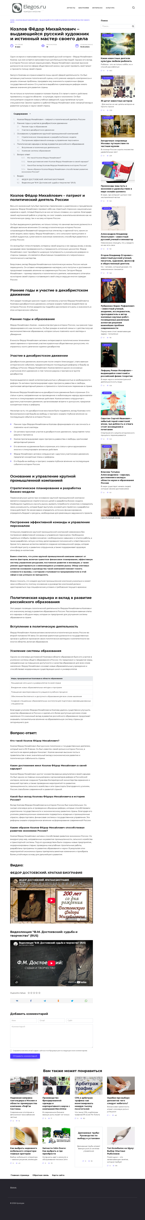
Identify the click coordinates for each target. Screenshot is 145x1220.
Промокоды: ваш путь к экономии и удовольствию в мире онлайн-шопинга (116, 189)
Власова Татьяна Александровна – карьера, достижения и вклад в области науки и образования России (117, 477)
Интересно (97, 8)
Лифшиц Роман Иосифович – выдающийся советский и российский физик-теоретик (117, 373)
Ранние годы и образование (34, 127)
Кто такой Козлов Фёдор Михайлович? (44, 158)
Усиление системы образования (36, 151)
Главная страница (20, 1175)
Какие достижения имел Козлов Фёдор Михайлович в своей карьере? (58, 162)
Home (12, 20)
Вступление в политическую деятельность (40, 147)
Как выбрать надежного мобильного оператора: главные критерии (23, 1151)
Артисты (71, 8)
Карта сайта (58, 1175)
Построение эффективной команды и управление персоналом (50, 140)
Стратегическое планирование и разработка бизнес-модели (49, 137)
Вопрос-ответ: (23, 154)
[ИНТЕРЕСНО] (118, 54)
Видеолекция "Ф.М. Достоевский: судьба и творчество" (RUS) (49, 183)
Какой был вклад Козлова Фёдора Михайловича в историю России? (57, 165)
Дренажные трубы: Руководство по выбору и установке (88, 1136)
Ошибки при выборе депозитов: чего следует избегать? (118, 1100)
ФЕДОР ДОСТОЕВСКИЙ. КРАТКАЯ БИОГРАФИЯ (43, 179)
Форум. (13, 1187)
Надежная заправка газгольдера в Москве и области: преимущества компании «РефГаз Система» (23, 1103)
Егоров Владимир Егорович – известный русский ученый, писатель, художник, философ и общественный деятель (117, 259)
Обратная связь (41, 1175)
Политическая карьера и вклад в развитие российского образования (50, 144)
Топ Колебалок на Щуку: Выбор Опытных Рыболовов (120, 1151)
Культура (110, 8)
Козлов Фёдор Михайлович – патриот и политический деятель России (51, 119)
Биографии (84, 8)
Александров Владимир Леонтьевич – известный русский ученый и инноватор (117, 237)
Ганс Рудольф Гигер (110, 518)
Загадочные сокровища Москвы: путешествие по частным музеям (115, 143)
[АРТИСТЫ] (113, 229)
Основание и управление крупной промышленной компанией (47, 134)
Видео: (20, 176)
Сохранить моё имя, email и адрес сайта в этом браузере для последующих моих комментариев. (50, 1051)
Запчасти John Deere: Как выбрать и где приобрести (54, 1151)
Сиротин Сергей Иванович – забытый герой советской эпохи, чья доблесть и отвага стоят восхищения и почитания (117, 424)
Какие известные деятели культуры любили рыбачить (116, 59)
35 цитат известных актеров (116, 101)
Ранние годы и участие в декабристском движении (42, 123)
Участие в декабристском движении (38, 130)
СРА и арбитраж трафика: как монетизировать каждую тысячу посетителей (84, 1103)
